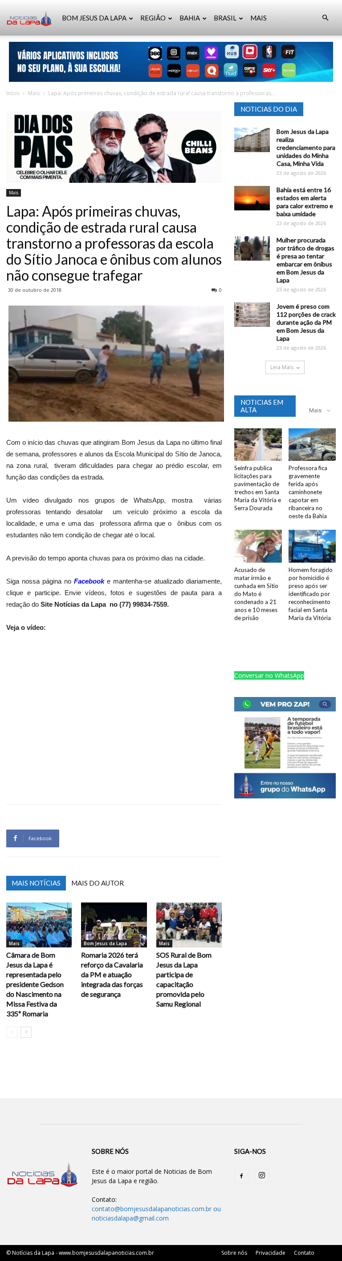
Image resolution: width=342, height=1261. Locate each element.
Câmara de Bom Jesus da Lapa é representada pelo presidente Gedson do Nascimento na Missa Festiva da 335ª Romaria (35, 984)
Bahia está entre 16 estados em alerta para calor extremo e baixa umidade (305, 202)
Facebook (89, 581)
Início (13, 93)
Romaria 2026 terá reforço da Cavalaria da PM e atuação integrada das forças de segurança (112, 974)
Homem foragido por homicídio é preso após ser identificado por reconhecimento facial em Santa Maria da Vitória (311, 593)
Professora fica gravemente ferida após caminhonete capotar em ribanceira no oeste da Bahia (308, 492)
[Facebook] (241, 1176)
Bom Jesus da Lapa (105, 943)
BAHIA (189, 18)
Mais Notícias (36, 883)
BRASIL (225, 18)
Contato (304, 1253)
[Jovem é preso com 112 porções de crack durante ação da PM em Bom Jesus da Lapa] (252, 314)
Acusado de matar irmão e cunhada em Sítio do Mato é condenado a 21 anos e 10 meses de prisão (256, 593)
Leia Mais (281, 367)
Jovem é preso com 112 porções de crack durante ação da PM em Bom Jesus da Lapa (306, 322)
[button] (325, 18)
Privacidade (270, 1253)
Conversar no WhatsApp (269, 675)
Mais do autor (97, 883)
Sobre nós (234, 1253)
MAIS (258, 18)
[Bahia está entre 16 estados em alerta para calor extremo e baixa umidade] (252, 198)
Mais (34, 93)
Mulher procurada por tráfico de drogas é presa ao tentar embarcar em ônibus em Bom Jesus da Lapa (305, 260)
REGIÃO (153, 18)
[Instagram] (262, 1176)
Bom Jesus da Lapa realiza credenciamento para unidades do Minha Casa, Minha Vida (306, 147)
